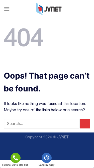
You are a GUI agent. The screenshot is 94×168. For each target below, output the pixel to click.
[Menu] (7, 9)
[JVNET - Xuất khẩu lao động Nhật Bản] (49, 9)
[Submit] (85, 123)
